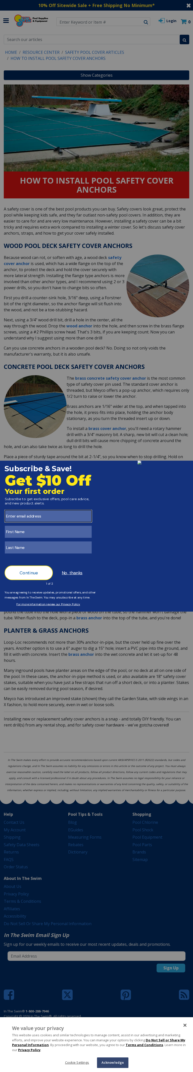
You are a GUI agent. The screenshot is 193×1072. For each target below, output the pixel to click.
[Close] (184, 1025)
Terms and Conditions (144, 1045)
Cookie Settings (77, 1062)
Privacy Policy (29, 1050)
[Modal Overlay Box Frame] (96, 536)
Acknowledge (113, 1062)
